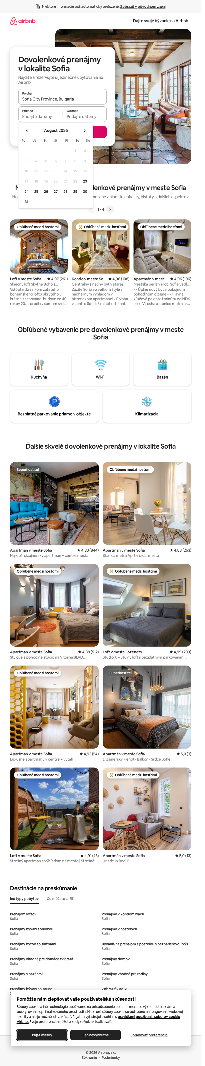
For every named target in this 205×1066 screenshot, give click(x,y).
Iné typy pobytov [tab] (24, 898)
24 (26, 191)
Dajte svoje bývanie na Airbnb (160, 20)
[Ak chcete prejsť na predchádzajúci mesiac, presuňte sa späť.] (27, 130)
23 (85, 181)
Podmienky (111, 1057)
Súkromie (89, 1057)
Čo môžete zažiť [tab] (60, 898)
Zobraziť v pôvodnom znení (143, 6)
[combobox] (62, 99)
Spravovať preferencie (149, 1035)
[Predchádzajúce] (92, 209)
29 (75, 191)
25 (36, 191)
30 (85, 191)
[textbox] (40, 116)
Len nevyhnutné (95, 1035)
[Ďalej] (110, 209)
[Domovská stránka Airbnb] (23, 21)
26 (46, 191)
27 (56, 191)
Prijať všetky (42, 1035)
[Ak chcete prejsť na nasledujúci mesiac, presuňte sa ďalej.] (84, 130)
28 (66, 191)
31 (26, 201)
